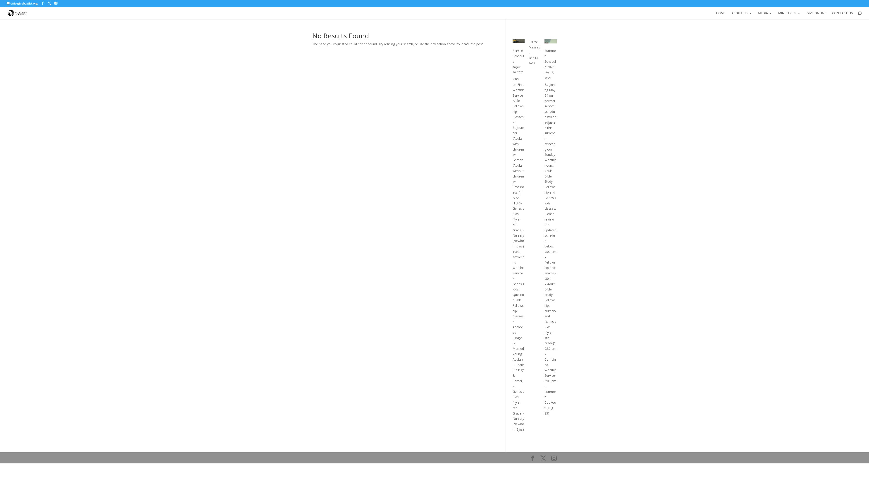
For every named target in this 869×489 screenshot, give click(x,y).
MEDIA (763, 13)
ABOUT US (739, 13)
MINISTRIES (787, 13)
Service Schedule (518, 56)
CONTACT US (842, 13)
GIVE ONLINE (816, 13)
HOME (721, 13)
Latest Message (534, 47)
